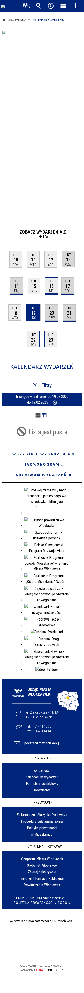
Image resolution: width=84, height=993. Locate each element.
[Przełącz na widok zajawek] (38, 415)
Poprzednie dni (8, 230)
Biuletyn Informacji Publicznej (42, 878)
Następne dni (78, 230)
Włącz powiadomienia (26, 5)
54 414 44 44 (42, 731)
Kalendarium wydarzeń (42, 777)
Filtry (46, 385)
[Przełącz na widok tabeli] (44, 415)
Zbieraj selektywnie (42, 872)
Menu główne (63, 5)
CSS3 (41, 952)
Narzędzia (50, 5)
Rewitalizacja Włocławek (42, 885)
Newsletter (42, 790)
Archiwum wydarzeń (41, 474)
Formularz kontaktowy (42, 783)
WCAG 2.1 (56, 952)
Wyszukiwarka (38, 5)
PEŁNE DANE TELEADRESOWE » (39, 898)
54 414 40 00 (42, 726)
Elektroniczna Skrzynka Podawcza (42, 815)
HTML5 (34, 952)
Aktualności (42, 770)
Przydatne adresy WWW (43, 847)
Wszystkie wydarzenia (41, 454)
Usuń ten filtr (54, 403)
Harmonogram (41, 464)
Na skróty (43, 758)
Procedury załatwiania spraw (42, 821)
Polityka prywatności (42, 828)
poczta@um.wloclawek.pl (42, 743)
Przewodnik (43, 802)
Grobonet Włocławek (42, 865)
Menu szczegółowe (75, 5)
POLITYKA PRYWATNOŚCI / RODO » (42, 903)
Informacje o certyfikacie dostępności (42, 936)
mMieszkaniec (42, 834)
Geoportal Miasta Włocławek (42, 859)
